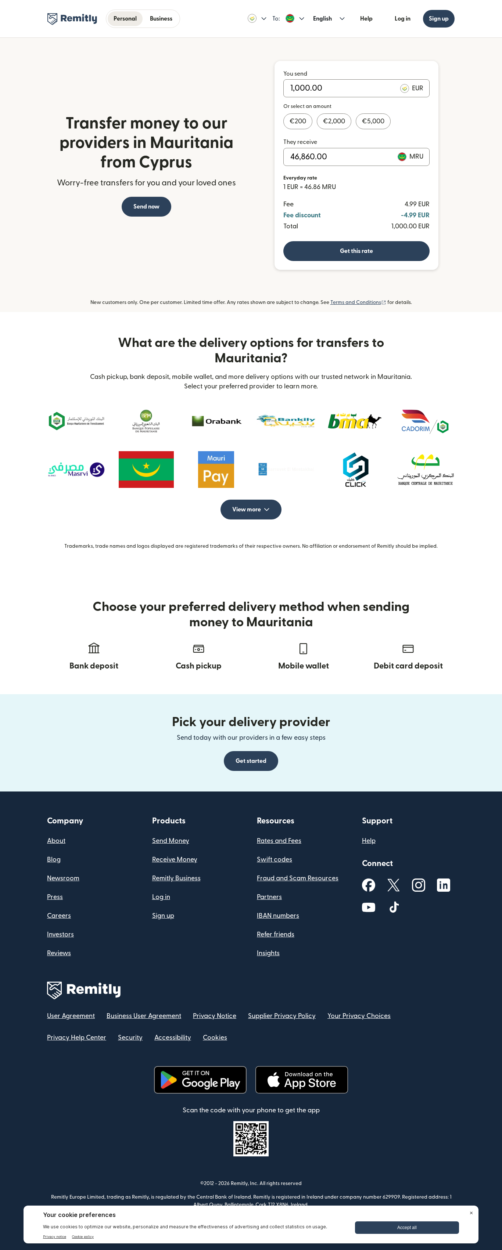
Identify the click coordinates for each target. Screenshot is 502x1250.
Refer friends (275, 934)
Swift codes (274, 859)
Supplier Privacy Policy (282, 1016)
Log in (402, 19)
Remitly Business (176, 878)
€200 (298, 121)
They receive (300, 142)
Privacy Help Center (76, 1038)
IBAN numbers (278, 916)
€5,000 (373, 121)
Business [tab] (161, 19)
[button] (257, 18)
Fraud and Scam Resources (297, 878)
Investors (60, 934)
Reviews (59, 953)
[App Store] (301, 1080)
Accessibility (172, 1038)
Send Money (170, 841)
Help (366, 19)
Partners (269, 897)
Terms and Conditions (358, 302)
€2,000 (334, 121)
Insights (268, 953)
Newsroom (63, 878)
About (56, 841)
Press (55, 897)
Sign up (439, 19)
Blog (54, 859)
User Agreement (71, 1016)
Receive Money (174, 859)
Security (130, 1038)
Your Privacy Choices (359, 1016)
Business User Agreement (144, 1016)
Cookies (215, 1038)
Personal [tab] (125, 19)
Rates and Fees (279, 841)
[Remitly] (72, 19)
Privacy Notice (214, 1016)
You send (295, 74)
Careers (59, 916)
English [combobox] (322, 19)
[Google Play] (200, 1080)
